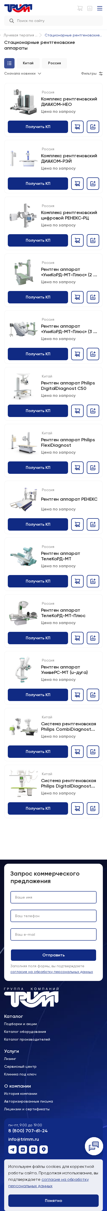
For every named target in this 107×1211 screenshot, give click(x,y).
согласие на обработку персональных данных (51, 972)
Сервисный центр (20, 1066)
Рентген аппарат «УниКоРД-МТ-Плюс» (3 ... (69, 329)
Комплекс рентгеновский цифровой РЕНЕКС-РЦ (69, 215)
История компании (20, 1093)
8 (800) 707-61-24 (28, 1131)
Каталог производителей (27, 1039)
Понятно (53, 1200)
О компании (17, 1086)
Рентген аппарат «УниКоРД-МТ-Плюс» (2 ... (69, 272)
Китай (47, 376)
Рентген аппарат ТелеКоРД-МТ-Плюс (63, 613)
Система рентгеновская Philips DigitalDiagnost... (68, 783)
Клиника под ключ (20, 1074)
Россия (48, 92)
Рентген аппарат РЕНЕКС (69, 499)
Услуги (11, 1051)
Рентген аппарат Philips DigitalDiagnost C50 (68, 385)
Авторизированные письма (28, 1101)
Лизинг (10, 1059)
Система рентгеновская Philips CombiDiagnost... (68, 726)
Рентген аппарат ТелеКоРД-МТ (60, 556)
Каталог (13, 1016)
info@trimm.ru (23, 1139)
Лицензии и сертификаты (27, 1109)
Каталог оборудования (25, 1031)
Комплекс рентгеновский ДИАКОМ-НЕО (69, 101)
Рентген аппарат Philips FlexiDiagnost (68, 442)
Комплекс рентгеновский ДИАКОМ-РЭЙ (69, 158)
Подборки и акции (20, 1024)
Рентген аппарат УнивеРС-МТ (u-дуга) (64, 669)
